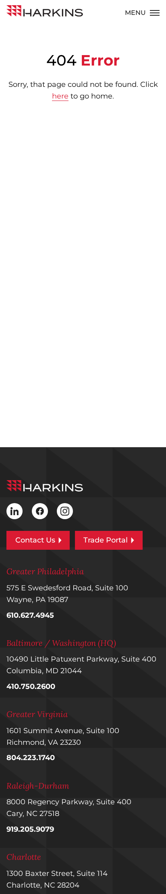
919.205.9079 (30, 829)
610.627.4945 (30, 615)
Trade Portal (105, 540)
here (60, 96)
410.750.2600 (30, 686)
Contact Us (35, 540)
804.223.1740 (30, 757)
